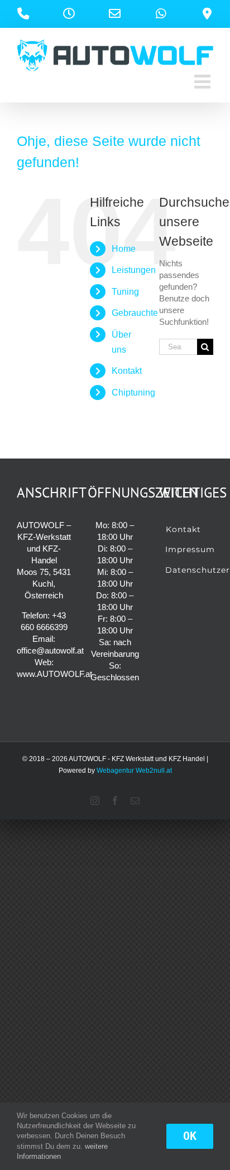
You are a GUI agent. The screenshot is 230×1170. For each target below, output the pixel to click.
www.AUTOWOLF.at (54, 674)
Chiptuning (133, 392)
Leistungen (134, 270)
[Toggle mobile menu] (203, 81)
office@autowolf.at (50, 650)
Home (124, 249)
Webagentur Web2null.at (134, 770)
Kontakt (127, 371)
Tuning (125, 291)
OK (190, 1136)
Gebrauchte (135, 313)
